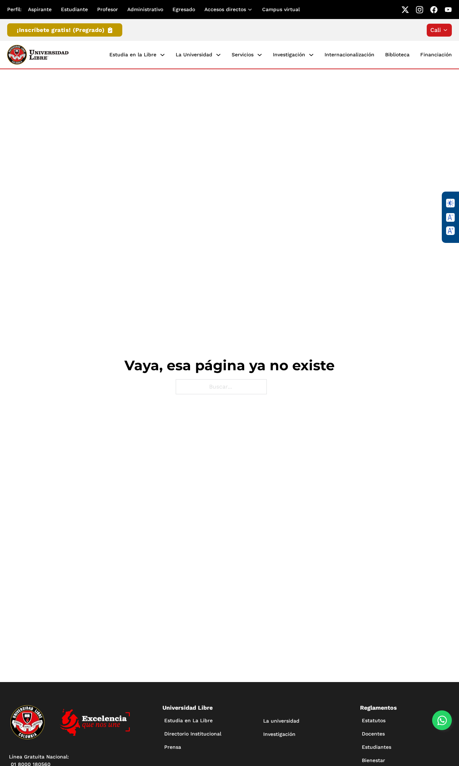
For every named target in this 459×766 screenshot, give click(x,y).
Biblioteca (397, 54)
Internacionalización (349, 54)
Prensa (172, 747)
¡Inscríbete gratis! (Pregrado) (60, 30)
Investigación (289, 54)
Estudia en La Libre (188, 720)
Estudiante (74, 9)
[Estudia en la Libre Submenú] (162, 54)
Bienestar (373, 760)
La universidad (281, 721)
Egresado (183, 9)
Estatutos (373, 720)
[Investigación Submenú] (311, 54)
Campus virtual (281, 9)
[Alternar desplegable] (251, 10)
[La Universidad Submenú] (218, 54)
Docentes (373, 734)
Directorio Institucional (192, 734)
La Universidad (194, 54)
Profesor (107, 9)
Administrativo (145, 9)
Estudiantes (376, 747)
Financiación (436, 54)
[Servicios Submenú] (259, 54)
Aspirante (40, 9)
